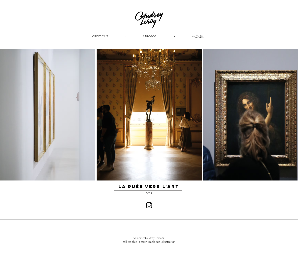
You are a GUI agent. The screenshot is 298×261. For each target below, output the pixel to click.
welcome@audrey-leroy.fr (148, 238)
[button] (149, 36)
